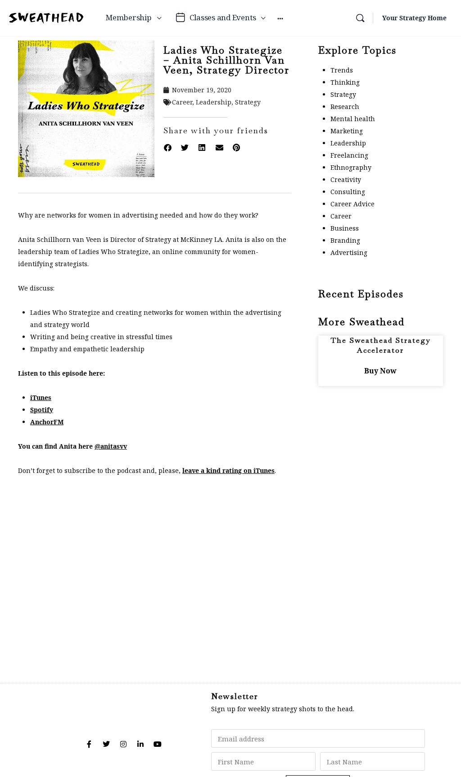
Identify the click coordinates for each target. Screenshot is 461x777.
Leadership (213, 102)
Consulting (347, 191)
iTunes (40, 397)
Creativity (345, 179)
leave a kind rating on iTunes (228, 470)
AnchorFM (46, 422)
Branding (345, 240)
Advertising (348, 252)
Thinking (345, 82)
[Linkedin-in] (140, 744)
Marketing (346, 131)
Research (344, 106)
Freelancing (349, 155)
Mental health (352, 118)
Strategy (248, 102)
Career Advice (352, 204)
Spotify (41, 409)
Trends (341, 70)
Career (182, 102)
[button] (167, 148)
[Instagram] (123, 744)
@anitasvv (111, 446)
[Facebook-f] (89, 744)
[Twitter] (106, 744)
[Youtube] (157, 744)
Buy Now (380, 371)
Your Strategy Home (414, 18)
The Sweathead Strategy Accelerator (380, 345)
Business (344, 228)
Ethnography (350, 167)
